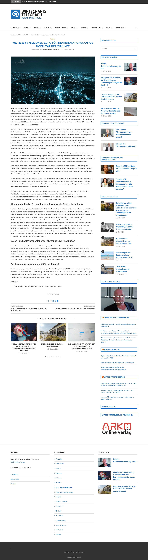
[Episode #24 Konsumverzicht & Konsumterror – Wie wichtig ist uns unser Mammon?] (107, 182)
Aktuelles (59, 459)
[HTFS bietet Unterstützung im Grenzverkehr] (107, 270)
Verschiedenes (61, 525)
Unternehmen (96, 28)
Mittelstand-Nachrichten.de (116, 318)
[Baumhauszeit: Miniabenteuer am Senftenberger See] (107, 241)
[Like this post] (48, 301)
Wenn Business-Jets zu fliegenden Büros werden (117, 362)
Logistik (58, 497)
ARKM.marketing (53, 294)
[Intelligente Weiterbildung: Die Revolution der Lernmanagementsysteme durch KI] (24, 332)
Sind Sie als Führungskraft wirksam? (126, 145)
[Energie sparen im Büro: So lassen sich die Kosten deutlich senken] (53, 332)
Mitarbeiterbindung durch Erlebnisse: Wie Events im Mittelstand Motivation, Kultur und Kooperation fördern (118, 340)
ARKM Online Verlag (18, 462)
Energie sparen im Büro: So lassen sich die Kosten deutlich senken (111, 96)
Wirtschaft (59, 530)
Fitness (83, 28)
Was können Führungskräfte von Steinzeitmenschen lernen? (124, 133)
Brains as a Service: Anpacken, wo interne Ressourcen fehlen (125, 227)
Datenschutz (15, 479)
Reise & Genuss (60, 28)
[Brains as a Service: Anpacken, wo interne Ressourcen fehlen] (107, 227)
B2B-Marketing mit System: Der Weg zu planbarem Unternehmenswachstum (81, 346)
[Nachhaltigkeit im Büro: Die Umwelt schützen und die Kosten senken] (130, 111)
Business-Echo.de (111, 349)
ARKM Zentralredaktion (51, 49)
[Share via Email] (57, 301)
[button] (22, 1)
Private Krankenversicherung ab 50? (111, 66)
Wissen (36, 28)
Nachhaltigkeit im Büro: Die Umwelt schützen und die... (46, 2)
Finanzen (47, 28)
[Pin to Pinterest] (55, 301)
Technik (73, 28)
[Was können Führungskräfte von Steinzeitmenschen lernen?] (107, 133)
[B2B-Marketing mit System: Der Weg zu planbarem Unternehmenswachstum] (81, 332)
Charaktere (15, 28)
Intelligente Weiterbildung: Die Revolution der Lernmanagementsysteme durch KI (111, 81)
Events (108, 28)
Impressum (14, 474)
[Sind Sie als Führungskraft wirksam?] (107, 147)
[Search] (136, 28)
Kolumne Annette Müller (64, 487)
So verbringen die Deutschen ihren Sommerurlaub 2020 (124, 255)
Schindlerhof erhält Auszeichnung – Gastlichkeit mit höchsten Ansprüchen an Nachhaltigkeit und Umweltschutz (126, 209)
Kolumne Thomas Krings (64, 492)
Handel (26, 28)
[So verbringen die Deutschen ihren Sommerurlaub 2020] (107, 256)
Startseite (14, 35)
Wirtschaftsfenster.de (114, 377)
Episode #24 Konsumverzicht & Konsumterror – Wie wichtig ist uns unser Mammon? (124, 184)
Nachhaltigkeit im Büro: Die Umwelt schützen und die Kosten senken (111, 110)
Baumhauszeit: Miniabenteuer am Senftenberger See (123, 241)
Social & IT (120, 28)
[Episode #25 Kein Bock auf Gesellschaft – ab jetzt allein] (107, 169)
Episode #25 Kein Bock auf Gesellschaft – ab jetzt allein (126, 168)
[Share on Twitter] (53, 301)
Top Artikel (59, 516)
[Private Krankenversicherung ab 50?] (130, 67)
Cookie (13, 484)
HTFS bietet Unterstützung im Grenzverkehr (123, 269)
